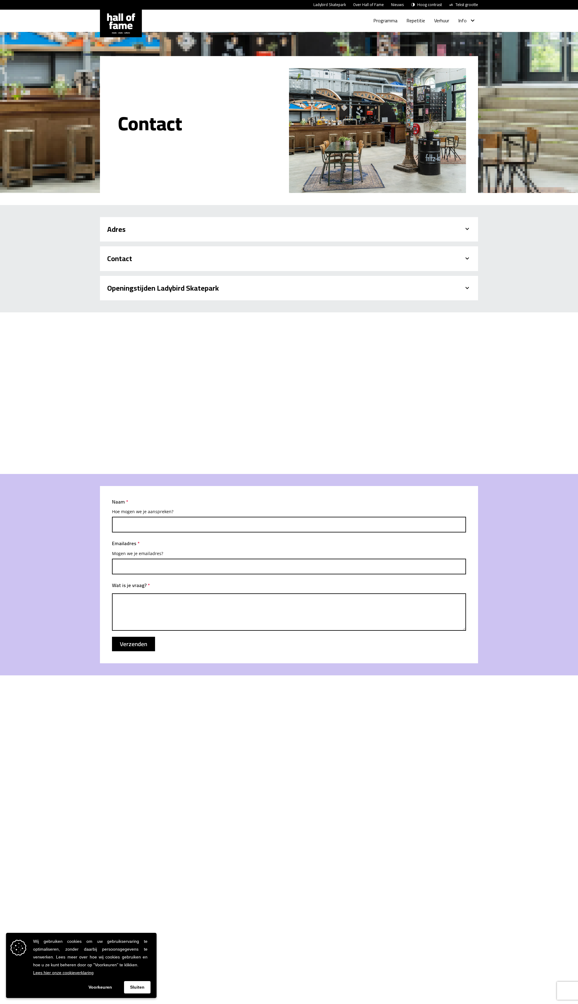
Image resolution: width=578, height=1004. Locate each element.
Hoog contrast (429, 4)
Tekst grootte (466, 4)
